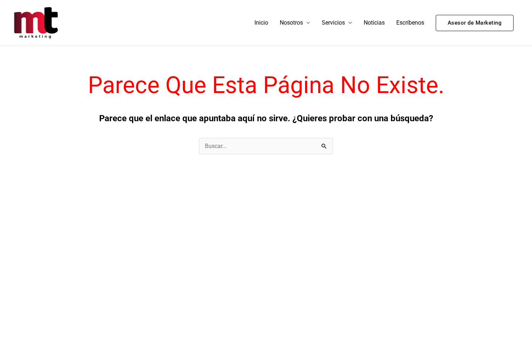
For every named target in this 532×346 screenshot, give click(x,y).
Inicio (261, 22)
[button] (475, 23)
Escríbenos (410, 22)
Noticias (374, 22)
